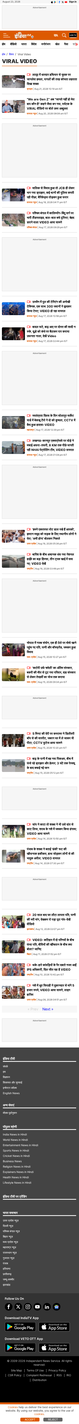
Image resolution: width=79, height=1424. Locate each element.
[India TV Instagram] (28, 1307)
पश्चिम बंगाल (32, 227)
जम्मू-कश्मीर (8, 1279)
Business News (12, 1161)
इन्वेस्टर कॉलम (10, 1087)
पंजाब (5, 1263)
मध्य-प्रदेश (31, 657)
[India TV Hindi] (24, 35)
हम (4, 1071)
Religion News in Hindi (16, 1166)
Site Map (16, 1370)
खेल (57, 44)
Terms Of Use (35, 1370)
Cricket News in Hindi (16, 1155)
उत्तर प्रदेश (31, 543)
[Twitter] (18, 1307)
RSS (59, 1375)
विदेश (34, 44)
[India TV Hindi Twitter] (63, 2)
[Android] (55, 2)
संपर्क (5, 1066)
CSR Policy (14, 1375)
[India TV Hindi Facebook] (59, 2)
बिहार (29, 954)
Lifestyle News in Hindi (17, 1182)
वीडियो (13, 44)
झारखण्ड (30, 929)
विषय (11, 54)
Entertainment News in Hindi (20, 1145)
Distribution (39, 1380)
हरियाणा (6, 1268)
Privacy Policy (57, 1370)
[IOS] (52, 2)
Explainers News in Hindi (18, 1172)
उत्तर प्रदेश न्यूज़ (11, 1220)
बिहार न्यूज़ (8, 1236)
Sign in (73, 1)
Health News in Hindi (16, 1177)
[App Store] (54, 1326)
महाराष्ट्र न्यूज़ (9, 1247)
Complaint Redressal (39, 1375)
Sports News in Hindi (16, 1150)
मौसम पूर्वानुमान (10, 1112)
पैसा (66, 44)
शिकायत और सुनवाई (12, 1082)
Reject (53, 1419)
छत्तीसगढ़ (7, 1274)
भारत (23, 44)
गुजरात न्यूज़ (8, 1258)
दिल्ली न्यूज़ (8, 1225)
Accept (30, 1419)
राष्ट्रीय (30, 569)
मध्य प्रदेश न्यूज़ (10, 1241)
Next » (47, 1009)
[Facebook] (8, 1307)
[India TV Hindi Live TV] (73, 35)
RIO (69, 1375)
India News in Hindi (15, 1134)
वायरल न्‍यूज (32, 113)
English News (11, 1093)
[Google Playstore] (20, 1326)
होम (3, 44)
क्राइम (29, 89)
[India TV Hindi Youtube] (66, 2)
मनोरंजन (45, 44)
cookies (39, 1414)
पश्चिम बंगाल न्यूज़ (11, 1231)
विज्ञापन (6, 1077)
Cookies (13, 1407)
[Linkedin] (47, 1307)
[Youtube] (37, 1307)
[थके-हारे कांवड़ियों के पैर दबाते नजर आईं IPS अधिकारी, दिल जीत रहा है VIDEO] (13, 969)
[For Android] (20, 1347)
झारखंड (6, 1284)
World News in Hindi (15, 1139)
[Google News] (56, 1307)
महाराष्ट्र (30, 430)
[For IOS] (54, 1347)
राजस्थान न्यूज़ (10, 1252)
